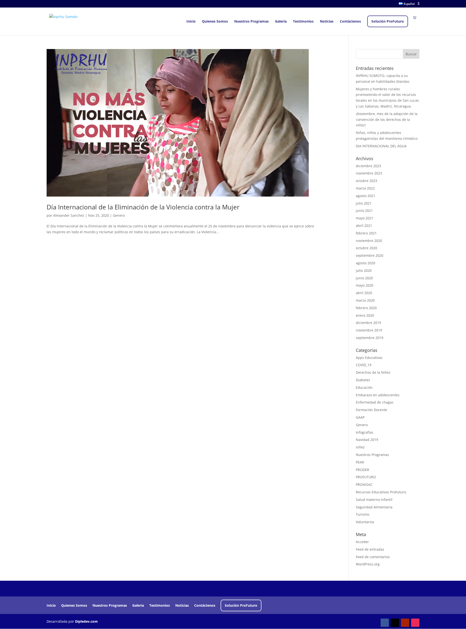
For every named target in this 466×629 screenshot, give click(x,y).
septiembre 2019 (369, 337)
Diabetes (363, 380)
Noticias (326, 22)
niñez (360, 447)
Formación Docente (371, 409)
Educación (364, 387)
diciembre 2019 (368, 322)
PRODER (362, 469)
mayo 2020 (364, 285)
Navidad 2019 (367, 439)
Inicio (191, 22)
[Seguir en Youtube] (405, 623)
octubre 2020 (366, 248)
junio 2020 (364, 278)
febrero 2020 (366, 308)
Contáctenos (350, 22)
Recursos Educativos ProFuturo (381, 492)
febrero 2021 (366, 233)
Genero (119, 215)
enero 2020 (365, 315)
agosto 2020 (365, 263)
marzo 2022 (365, 188)
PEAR (360, 462)
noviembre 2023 (369, 173)
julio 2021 (364, 203)
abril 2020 (364, 292)
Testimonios (303, 22)
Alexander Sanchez (68, 215)
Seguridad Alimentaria (374, 507)
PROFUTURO (366, 477)
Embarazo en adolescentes (377, 395)
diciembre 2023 (368, 166)
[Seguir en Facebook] (385, 623)
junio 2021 (364, 210)
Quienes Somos (215, 22)
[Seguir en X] (395, 623)
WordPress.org (368, 564)
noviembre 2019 (369, 330)
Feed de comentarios (373, 557)
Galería (281, 22)
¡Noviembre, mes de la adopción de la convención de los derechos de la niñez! (386, 119)
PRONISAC (364, 484)
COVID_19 (363, 365)
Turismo (362, 514)
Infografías (364, 432)
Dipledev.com (86, 621)
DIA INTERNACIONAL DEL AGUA (381, 146)
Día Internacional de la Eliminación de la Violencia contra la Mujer (143, 207)
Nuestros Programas (251, 22)
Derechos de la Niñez (373, 372)
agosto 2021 (365, 195)
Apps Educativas (369, 357)
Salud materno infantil (374, 499)
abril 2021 (364, 225)
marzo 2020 (365, 300)
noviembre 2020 (369, 240)
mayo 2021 (364, 218)
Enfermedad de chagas (374, 402)
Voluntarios (365, 522)
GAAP (360, 417)
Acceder (362, 541)
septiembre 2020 (369, 255)
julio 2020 (364, 270)
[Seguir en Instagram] (415, 623)
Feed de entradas (370, 549)
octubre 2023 (366, 180)
